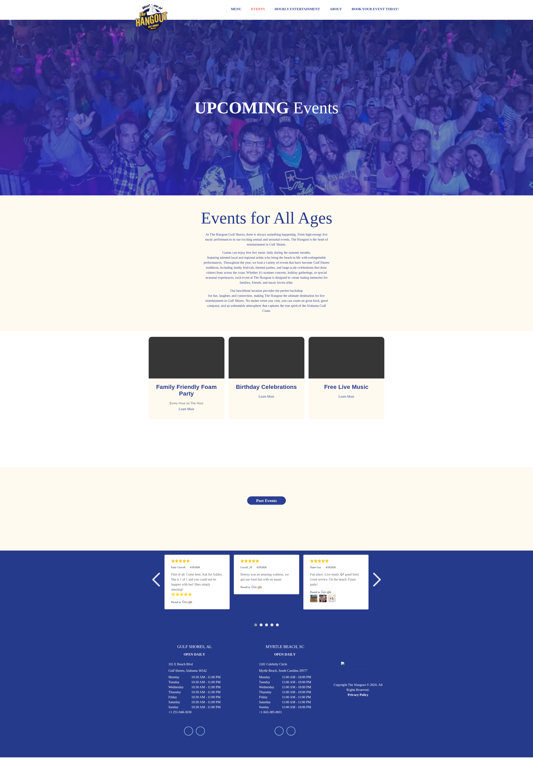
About (336, 9)
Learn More (186, 409)
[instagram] (200, 746)
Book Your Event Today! (375, 9)
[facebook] (188, 746)
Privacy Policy (358, 710)
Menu (236, 9)
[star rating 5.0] (197, 561)
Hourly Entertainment (297, 9)
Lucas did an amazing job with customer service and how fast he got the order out (265, 579)
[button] (157, 579)
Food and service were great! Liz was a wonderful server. (336, 577)
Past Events (266, 500)
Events (258, 9)
